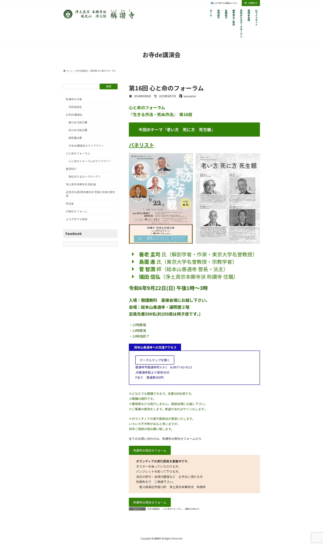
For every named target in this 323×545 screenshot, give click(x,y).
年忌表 (70, 204)
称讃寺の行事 (74, 99)
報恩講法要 (75, 138)
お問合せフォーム (76, 211)
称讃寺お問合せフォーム (149, 450)
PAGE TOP (313, 525)
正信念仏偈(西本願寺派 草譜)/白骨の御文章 (90, 194)
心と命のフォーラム (172, 508)
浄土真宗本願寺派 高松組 (81, 184)
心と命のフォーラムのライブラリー (90, 161)
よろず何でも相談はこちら (227, 3)
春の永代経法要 (77, 122)
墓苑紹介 (71, 169)
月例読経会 (75, 107)
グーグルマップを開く (155, 360)
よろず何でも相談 (76, 219)
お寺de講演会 (153, 508)
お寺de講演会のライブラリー (86, 146)
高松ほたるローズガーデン (84, 176)
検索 (108, 86)
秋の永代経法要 (77, 130)
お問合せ (253, 3)
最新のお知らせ (192, 508)
